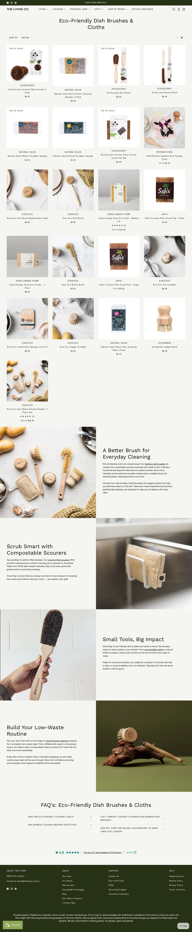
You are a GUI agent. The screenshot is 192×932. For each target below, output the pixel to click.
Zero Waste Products (72, 898)
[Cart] (183, 9)
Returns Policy (176, 881)
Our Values (67, 881)
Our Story (66, 876)
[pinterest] (15, 2)
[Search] (173, 9)
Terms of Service (177, 890)
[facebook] (8, 2)
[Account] (178, 9)
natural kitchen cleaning (57, 741)
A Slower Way (68, 903)
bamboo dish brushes (155, 464)
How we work (68, 885)
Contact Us (114, 876)
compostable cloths (153, 649)
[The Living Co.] (18, 9)
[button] (177, 37)
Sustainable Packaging (73, 890)
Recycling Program (118, 890)
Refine (25, 38)
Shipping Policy (176, 876)
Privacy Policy (176, 885)
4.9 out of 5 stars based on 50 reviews (102, 852)
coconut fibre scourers (58, 560)
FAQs (111, 885)
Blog (64, 894)
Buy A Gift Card (116, 881)
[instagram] (12, 2)
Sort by (13, 38)
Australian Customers (119, 894)
